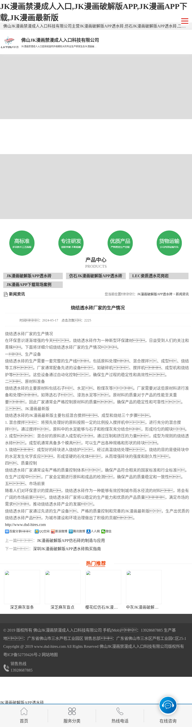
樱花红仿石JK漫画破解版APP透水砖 (117, 607)
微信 (109, 531)
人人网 (95, 531)
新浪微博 (61, 531)
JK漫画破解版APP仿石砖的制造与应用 (71, 540)
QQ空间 (44, 531)
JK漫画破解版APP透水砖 (29, 276)
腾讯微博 (79, 531)
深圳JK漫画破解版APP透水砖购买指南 (67, 549)
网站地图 (50, 655)
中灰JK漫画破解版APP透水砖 (152, 607)
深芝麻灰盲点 (62, 607)
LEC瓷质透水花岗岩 (150, 276)
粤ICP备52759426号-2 (22, 655)
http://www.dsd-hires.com (25, 524)
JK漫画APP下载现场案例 (29, 284)
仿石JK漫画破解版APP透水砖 (95, 276)
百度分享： (21, 531)
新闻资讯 (182, 294)
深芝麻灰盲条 (22, 607)
